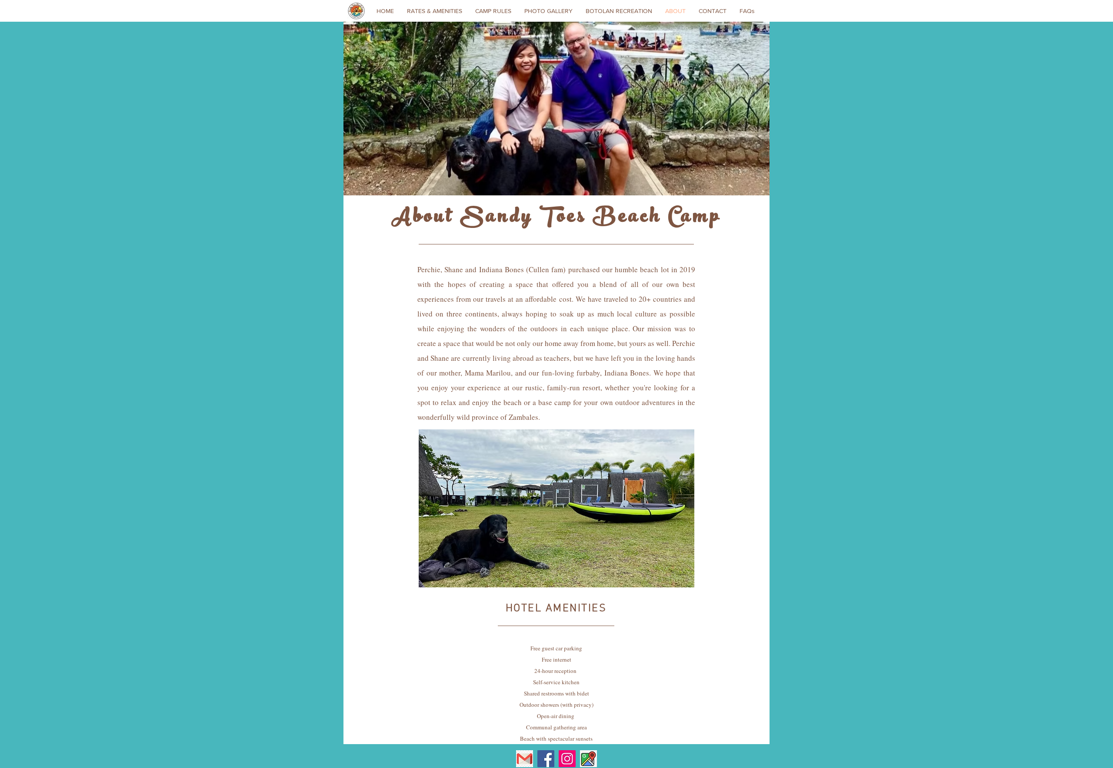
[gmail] (524, 758)
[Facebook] (545, 758)
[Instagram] (567, 758)
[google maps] (588, 758)
